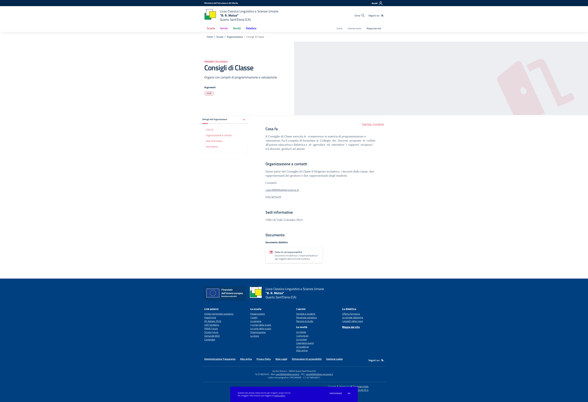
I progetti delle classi (352, 321)
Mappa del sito (374, 28)
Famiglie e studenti (305, 314)
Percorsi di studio (304, 321)
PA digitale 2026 (212, 321)
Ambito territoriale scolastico (218, 314)
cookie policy (279, 395)
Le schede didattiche (352, 317)
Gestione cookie (334, 359)
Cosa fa (209, 129)
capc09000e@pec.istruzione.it (319, 374)
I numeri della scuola (260, 325)
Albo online (302, 350)
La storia (254, 336)
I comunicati (302, 336)
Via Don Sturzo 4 (279, 371)
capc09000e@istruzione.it (282, 190)
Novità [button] (237, 28)
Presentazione (257, 314)
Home (210, 37)
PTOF (209, 93)
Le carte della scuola (260, 328)
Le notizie (301, 332)
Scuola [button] (211, 28)
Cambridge (209, 339)
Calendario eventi (305, 343)
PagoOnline (210, 317)
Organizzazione (235, 37)
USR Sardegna (211, 325)
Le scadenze (302, 347)
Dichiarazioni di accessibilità (307, 359)
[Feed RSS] (382, 15)
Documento (212, 146)
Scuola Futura (211, 332)
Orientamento (354, 28)
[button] (225, 119)
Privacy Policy (263, 359)
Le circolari (301, 339)
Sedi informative (214, 141)
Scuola (219, 37)
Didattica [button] (251, 28)
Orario (340, 28)
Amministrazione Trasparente (220, 359)
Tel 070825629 (262, 374)
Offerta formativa (351, 314)
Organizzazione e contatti (219, 135)
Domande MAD (212, 336)
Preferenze (336, 393)
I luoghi (254, 317)
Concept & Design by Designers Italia (348, 386)
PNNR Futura (211, 328)
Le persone (255, 321)
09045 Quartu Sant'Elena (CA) (302, 371)
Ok (349, 393)
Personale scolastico (306, 317)
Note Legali (281, 359)
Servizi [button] (224, 28)
